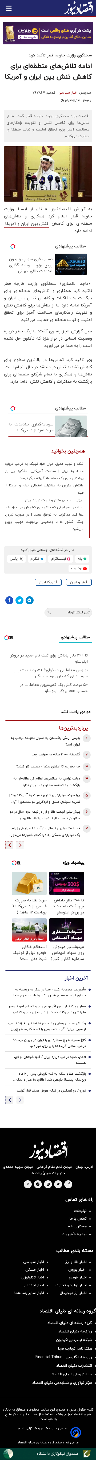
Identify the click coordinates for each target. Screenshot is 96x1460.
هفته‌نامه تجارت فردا (75, 1348)
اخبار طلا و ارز (76, 1262)
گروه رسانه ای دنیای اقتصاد (69, 1322)
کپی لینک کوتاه (78, 612)
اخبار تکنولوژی (32, 1277)
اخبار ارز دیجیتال (73, 1293)
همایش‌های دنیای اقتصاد (71, 1374)
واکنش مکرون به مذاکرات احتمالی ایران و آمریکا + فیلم (44, 489)
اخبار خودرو (78, 1277)
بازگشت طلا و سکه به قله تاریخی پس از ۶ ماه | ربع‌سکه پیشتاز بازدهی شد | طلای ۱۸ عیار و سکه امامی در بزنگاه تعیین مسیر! (50, 1077)
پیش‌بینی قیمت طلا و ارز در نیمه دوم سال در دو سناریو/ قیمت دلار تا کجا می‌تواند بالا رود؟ (45, 815)
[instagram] (48, 1184)
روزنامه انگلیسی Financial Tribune (63, 1357)
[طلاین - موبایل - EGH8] (48, 33)
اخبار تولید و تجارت (71, 1285)
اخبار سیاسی (68, 92)
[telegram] (37, 1184)
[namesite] (78, 8)
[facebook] (69, 1184)
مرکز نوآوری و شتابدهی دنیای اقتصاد (62, 1382)
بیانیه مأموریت (74, 1234)
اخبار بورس (77, 1269)
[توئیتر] (19, 600)
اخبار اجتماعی (33, 1285)
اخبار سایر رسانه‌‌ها (29, 1293)
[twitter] (58, 1184)
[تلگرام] (30, 600)
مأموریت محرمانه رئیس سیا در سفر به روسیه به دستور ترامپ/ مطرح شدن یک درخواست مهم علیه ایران (49, 992)
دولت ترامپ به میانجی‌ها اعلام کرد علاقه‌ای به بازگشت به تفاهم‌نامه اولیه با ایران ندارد (46, 782)
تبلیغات (80, 1210)
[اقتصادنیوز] (48, 1150)
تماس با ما (78, 1218)
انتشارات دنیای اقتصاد (74, 1365)
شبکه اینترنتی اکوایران (74, 1340)
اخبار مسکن (34, 1269)
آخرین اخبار (76, 978)
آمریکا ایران (48, 582)
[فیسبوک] (9, 600)
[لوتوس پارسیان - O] (48, 1454)
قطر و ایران (78, 582)
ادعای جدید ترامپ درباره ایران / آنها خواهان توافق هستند (50, 1060)
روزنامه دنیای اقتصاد (75, 1331)
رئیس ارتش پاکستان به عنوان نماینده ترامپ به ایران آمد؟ (45, 741)
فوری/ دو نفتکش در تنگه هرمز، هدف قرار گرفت (51, 1090)
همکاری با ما (77, 1226)
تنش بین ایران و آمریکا (26, 224)
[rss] (28, 1184)
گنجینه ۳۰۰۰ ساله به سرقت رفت (55, 754)
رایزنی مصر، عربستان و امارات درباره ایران (54, 500)
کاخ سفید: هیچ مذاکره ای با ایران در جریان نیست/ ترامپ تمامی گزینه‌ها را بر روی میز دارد (49, 1043)
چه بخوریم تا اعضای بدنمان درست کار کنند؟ (48, 766)
